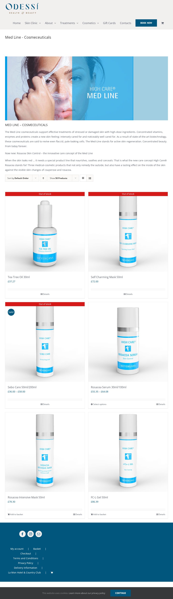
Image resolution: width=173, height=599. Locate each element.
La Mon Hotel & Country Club (24, 572)
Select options (99, 404)
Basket (37, 548)
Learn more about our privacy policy (87, 593)
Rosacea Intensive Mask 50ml (26, 497)
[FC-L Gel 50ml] (128, 452)
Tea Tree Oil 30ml (19, 277)
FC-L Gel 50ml (99, 497)
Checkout (25, 553)
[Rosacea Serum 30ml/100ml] (128, 342)
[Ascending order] (43, 178)
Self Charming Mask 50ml (107, 277)
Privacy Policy (25, 563)
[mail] (38, 534)
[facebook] (22, 534)
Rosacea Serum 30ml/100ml (108, 387)
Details (46, 294)
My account (16, 548)
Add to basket (16, 514)
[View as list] (89, 178)
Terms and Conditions (25, 558)
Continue (120, 593)
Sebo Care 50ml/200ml (22, 387)
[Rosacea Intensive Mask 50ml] (45, 452)
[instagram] (30, 534)
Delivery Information (25, 567)
